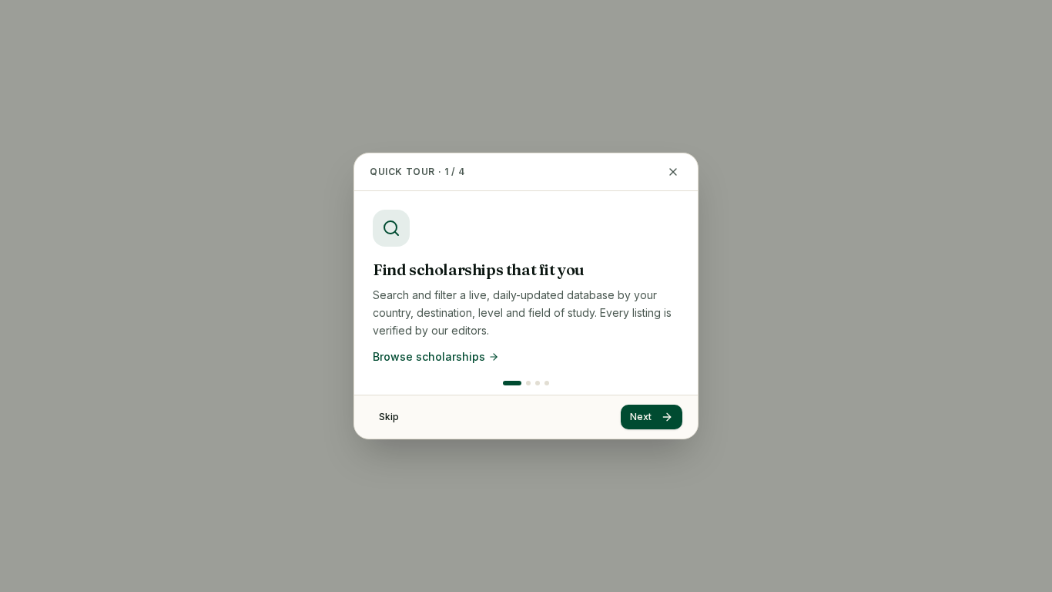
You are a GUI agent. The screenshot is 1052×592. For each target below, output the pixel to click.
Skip (389, 416)
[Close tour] (673, 172)
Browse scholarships (429, 356)
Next (641, 416)
